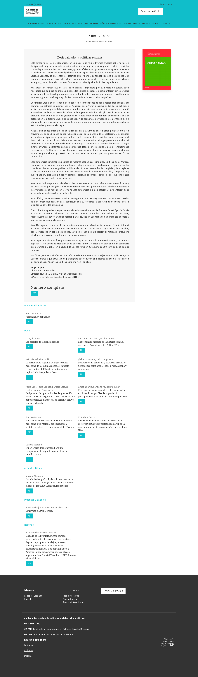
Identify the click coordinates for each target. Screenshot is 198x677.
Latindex (28, 645)
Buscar (166, 23)
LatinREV (28, 650)
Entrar (170, 4)
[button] (86, 666)
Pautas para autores (88, 23)
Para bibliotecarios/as (73, 602)
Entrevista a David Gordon (39, 511)
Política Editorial (67, 23)
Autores (127, 23)
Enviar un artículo (150, 11)
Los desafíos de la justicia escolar (42, 342)
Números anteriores (110, 23)
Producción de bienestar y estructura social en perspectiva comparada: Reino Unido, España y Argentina (102, 365)
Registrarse (162, 4)
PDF (34, 293)
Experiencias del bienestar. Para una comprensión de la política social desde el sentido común (47, 451)
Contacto (156, 23)
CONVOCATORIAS (140, 23)
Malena (28, 656)
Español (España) (36, 4)
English (28, 599)
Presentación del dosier (38, 317)
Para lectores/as (71, 596)
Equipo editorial (36, 23)
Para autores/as (71, 599)
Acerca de (51, 23)
